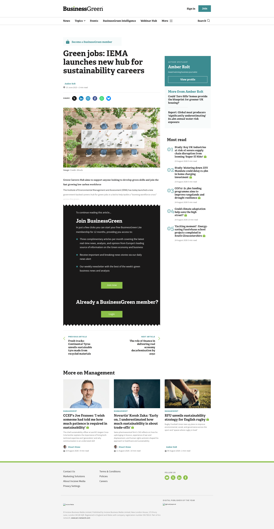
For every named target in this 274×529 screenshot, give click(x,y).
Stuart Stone (74, 447)
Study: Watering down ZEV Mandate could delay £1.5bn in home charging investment (191, 172)
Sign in (191, 8)
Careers (103, 481)
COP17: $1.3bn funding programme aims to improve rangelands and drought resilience (189, 193)
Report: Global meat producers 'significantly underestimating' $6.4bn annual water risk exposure (187, 117)
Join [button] (204, 8)
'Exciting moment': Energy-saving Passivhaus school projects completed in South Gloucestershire (191, 231)
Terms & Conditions (110, 471)
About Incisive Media (74, 481)
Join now (112, 285)
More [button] (165, 21)
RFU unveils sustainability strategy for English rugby (185, 417)
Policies (103, 476)
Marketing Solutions (74, 476)
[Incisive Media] (68, 504)
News (66, 21)
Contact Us (69, 471)
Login (112, 314)
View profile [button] (187, 79)
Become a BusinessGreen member (92, 42)
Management (70, 411)
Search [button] (202, 21)
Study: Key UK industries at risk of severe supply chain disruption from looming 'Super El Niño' (190, 152)
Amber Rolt (70, 83)
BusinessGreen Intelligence (119, 21)
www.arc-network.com (80, 518)
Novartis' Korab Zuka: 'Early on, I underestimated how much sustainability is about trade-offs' (136, 421)
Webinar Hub (149, 21)
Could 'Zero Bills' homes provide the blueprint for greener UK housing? (187, 100)
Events (94, 21)
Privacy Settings (71, 486)
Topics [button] (79, 21)
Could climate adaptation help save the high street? (190, 212)
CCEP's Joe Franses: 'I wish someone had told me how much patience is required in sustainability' (85, 421)
